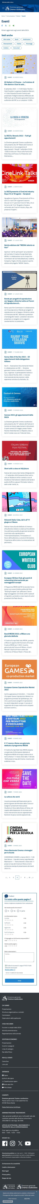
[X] (5, 25)
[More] (13, 25)
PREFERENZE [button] (12, 1199)
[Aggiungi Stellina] (25, 918)
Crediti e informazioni (8, 1167)
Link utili (5, 1064)
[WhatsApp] (9, 25)
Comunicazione (11, 16)
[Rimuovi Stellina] (24, 918)
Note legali (5, 1171)
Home (3, 16)
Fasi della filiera (7, 1052)
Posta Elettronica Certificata (11, 1107)
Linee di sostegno (7, 1049)
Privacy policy (6, 1174)
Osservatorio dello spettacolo (11, 1018)
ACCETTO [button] (27, 1199)
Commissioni (6, 1015)
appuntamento (6, 1155)
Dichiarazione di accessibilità (11, 1164)
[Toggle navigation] (3, 8)
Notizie (18, 16)
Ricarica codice (9, 970)
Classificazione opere (10, 1081)
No (14, 911)
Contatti (5, 1095)
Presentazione (6, 1009)
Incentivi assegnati (8, 1046)
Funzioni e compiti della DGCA (11, 1027)
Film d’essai (8, 1087)
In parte (22, 911)
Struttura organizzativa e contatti (13, 1012)
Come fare (5, 1061)
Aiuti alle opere (9, 1078)
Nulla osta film (8, 1084)
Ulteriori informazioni (7, 1201)
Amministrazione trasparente (13, 1113)
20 (29, 877)
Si (8, 911)
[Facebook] (2, 25)
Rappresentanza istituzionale (11, 1033)
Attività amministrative (9, 1030)
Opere (6, 1075)
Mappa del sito (6, 1178)
